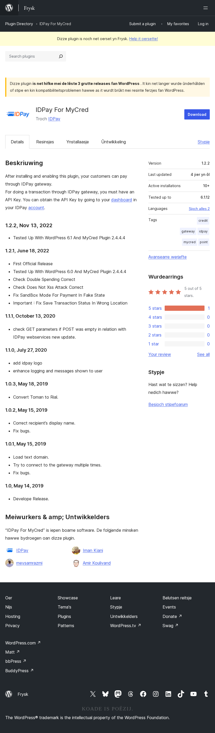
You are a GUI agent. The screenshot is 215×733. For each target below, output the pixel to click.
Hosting (12, 616)
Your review (159, 354)
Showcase (68, 597)
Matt (12, 652)
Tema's (64, 607)
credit (203, 220)
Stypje (204, 141)
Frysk (23, 694)
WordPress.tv (125, 625)
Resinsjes (45, 141)
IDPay (54, 118)
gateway (188, 231)
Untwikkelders (124, 616)
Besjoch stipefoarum (168, 404)
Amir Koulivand (97, 563)
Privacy (12, 625)
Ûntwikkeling (113, 141)
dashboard (121, 199)
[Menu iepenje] (206, 8)
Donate (172, 616)
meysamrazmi (29, 563)
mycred (190, 242)
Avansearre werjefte (167, 256)
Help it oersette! (143, 38)
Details (17, 141)
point (204, 242)
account (36, 207)
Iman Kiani (93, 550)
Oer (8, 597)
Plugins (64, 616)
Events (169, 607)
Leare (115, 597)
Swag (171, 625)
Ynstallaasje (77, 141)
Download (197, 114)
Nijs (8, 607)
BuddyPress (19, 670)
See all (203, 354)
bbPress (15, 661)
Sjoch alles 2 (199, 209)
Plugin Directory (19, 23)
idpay (203, 231)
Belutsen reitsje (177, 597)
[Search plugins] (61, 56)
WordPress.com (23, 642)
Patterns (66, 625)
